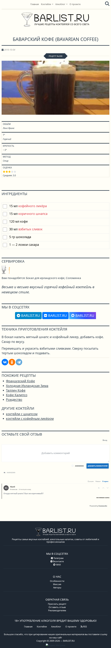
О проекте (70, 626)
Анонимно (79, 466)
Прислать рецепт (57, 603)
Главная (28, 626)
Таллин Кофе (15, 390)
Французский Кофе (20, 381)
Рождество (14, 399)
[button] (47, 4)
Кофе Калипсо (16, 395)
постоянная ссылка (102, 497)
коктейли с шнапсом (21, 414)
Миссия (57, 584)
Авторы (57, 587)
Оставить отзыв (57, 607)
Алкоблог (56, 626)
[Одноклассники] (12, 362)
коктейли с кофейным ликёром (30, 418)
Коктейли (42, 626)
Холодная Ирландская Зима (27, 386)
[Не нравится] (108, 488)
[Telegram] (19, 362)
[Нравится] (103, 488)
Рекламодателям (57, 610)
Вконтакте (58, 561)
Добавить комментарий (97, 466)
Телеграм (58, 558)
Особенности (57, 581)
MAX (58, 564)
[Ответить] (99, 488)
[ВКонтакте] (5, 362)
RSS (85, 626)
